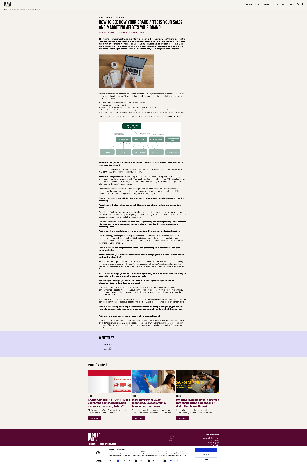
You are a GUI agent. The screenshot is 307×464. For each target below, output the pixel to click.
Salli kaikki (206, 450)
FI (302, 4)
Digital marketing (122, 32)
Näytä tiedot (172, 461)
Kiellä (206, 459)
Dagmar (107, 344)
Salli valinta (206, 454)
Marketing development (107, 32)
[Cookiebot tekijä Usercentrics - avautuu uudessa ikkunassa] (98, 461)
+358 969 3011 (214, 441)
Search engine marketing (137, 32)
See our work (182, 418)
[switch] (135, 461)
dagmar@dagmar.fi (109, 348)
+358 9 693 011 (108, 349)
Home (5, 9)
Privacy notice (215, 445)
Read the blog (94, 418)
